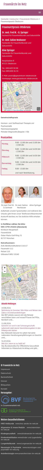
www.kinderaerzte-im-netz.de (29, 433)
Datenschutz (6, 373)
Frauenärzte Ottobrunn (29, 19)
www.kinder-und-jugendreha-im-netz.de (21, 438)
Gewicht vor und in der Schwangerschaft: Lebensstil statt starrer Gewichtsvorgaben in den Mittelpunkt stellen (21, 328)
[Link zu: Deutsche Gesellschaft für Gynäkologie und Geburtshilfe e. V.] (16, 413)
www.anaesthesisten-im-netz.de (27, 453)
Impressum (5, 369)
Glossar (4, 381)
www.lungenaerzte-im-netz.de (29, 443)
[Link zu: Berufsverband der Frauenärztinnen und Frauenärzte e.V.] (19, 403)
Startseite (4, 19)
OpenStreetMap (18, 110)
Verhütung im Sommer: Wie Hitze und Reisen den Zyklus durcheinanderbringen (21, 311)
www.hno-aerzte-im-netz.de (26, 423)
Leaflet (8, 110)
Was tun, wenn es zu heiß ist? (13, 343)
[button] (17, 94)
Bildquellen (5, 385)
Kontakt (4, 389)
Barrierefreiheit (7, 377)
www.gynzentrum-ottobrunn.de (25, 78)
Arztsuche (14, 19)
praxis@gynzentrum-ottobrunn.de (22, 75)
